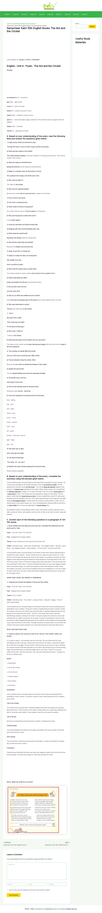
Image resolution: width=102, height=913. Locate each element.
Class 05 (42, 14)
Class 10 (84, 14)
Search (77, 23)
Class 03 (24, 14)
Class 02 (16, 14)
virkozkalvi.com (39, 909)
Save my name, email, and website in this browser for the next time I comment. (29, 890)
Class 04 (33, 14)
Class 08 (67, 14)
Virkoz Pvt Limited (58, 909)
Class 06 (50, 14)
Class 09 (76, 14)
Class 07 (59, 14)
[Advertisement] (37, 47)
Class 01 (7, 14)
